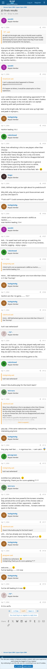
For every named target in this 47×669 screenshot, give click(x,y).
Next (30, 611)
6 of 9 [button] (23, 611)
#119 (44, 584)
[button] (2, 657)
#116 (44, 494)
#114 (44, 445)
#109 (44, 292)
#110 (44, 310)
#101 (44, 27)
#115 (44, 463)
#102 (44, 74)
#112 (44, 371)
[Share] (40, 27)
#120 (44, 602)
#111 (44, 341)
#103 (44, 126)
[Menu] (3, 2)
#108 (44, 259)
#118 (44, 551)
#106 (44, 214)
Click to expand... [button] (23, 422)
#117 (44, 522)
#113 (44, 399)
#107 (44, 236)
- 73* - (5, 14)
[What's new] (44, 2)
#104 (44, 143)
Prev (16, 611)
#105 (44, 183)
